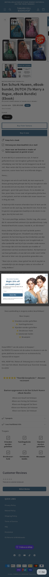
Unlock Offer (13, 294)
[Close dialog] (46, 275)
